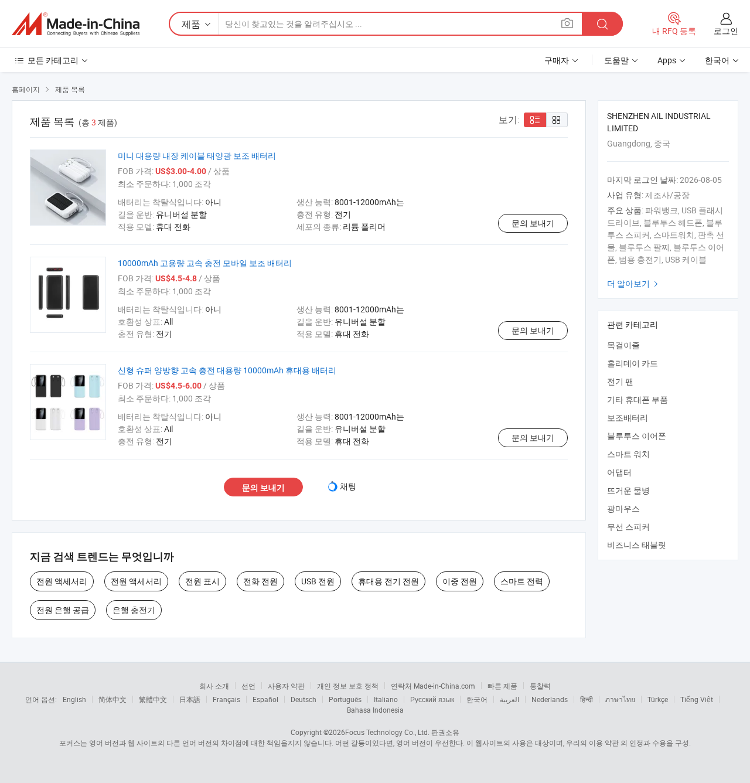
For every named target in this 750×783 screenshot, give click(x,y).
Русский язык (432, 699)
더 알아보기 (634, 283)
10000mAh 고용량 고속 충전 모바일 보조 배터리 (205, 262)
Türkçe (657, 699)
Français (226, 699)
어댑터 (619, 472)
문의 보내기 (533, 223)
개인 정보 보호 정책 (348, 685)
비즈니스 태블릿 (636, 544)
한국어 (477, 699)
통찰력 (540, 685)
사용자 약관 (286, 685)
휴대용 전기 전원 (388, 581)
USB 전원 (318, 581)
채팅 (348, 486)
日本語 (189, 699)
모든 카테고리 (53, 60)
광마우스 (623, 508)
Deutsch (303, 699)
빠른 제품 (502, 685)
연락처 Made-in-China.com (433, 685)
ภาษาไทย (620, 699)
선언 (248, 685)
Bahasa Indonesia (375, 709)
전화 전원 (260, 581)
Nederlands (549, 699)
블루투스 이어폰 (636, 435)
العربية (509, 699)
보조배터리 (627, 417)
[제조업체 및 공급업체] (75, 24)
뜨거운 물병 (628, 490)
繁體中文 (153, 699)
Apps (666, 60)
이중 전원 (459, 581)
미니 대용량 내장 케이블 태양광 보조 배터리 (197, 155)
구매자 (556, 60)
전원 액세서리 (61, 581)
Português (345, 699)
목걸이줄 (623, 344)
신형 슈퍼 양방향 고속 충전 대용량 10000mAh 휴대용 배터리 (227, 370)
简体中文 (112, 699)
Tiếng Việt (696, 699)
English (74, 699)
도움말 (616, 60)
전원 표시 (202, 581)
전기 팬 (620, 381)
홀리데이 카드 (632, 363)
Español (265, 699)
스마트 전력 (521, 581)
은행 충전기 (133, 609)
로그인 (726, 30)
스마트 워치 (628, 453)
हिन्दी (586, 699)
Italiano (386, 699)
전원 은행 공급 (62, 609)
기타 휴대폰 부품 (637, 399)
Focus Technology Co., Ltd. (387, 732)
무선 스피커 (628, 526)
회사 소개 (214, 685)
